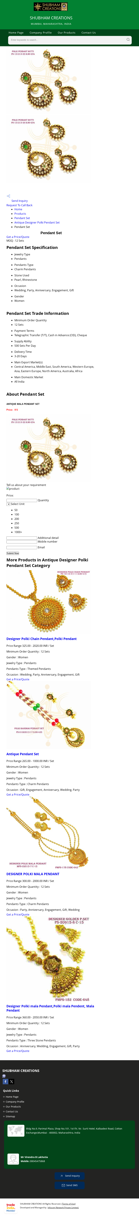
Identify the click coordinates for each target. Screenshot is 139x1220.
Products (20, 214)
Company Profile (41, 32)
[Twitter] (11, 1083)
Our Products (66, 32)
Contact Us (89, 32)
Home (18, 209)
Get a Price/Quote (17, 237)
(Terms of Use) (69, 1203)
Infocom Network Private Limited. (63, 1207)
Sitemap (10, 1116)
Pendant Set (22, 218)
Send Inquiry (19, 201)
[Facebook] (5, 1083)
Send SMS (72, 1185)
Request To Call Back (19, 205)
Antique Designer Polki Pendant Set (37, 222)
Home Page (16, 32)
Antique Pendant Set (22, 754)
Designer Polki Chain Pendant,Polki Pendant (41, 639)
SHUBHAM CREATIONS (51, 20)
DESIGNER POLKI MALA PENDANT (32, 874)
